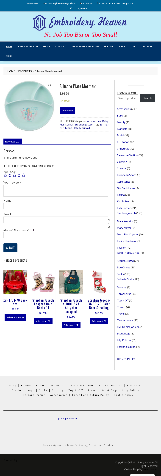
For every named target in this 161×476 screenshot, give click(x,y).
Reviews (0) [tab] (12, 141)
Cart (134, 46)
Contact (122, 46)
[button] (50, 85)
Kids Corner (66, 124)
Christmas (56, 385)
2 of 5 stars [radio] (10, 175)
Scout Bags (109, 390)
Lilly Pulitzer (131, 390)
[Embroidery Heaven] (80, 31)
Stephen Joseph (84, 124)
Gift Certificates (110, 385)
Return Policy (126, 359)
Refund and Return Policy (90, 394)
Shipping (108, 46)
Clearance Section (81, 385)
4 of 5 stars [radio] (19, 175)
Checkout (147, 46)
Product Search (126, 92)
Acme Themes (150, 469)
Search (148, 98)
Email (7, 214)
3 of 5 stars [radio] (14, 175)
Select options (14, 317)
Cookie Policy (123, 394)
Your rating (10, 171)
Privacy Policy (10, 460)
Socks (43, 390)
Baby (105, 121)
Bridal (40, 385)
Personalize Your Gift (55, 46)
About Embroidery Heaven (85, 46)
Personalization (34, 394)
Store (9, 46)
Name (7, 200)
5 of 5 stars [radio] (23, 175)
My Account (83, 8)
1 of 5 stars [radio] (5, 175)
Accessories (94, 121)
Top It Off (75, 390)
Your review (12, 182)
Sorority (58, 390)
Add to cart (67, 110)
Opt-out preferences (67, 418)
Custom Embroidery (27, 46)
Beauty (26, 385)
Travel (92, 390)
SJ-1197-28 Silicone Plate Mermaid (85, 126)
